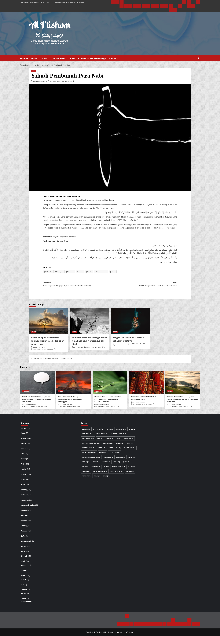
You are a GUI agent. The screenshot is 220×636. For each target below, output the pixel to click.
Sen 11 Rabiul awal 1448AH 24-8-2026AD (70, 406)
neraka (85, 462)
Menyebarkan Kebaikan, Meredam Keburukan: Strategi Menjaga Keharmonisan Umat (107, 399)
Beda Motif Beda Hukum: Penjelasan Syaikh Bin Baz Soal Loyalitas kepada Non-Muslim (36, 399)
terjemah (86, 476)
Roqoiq (170, 391)
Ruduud (24, 531)
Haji (99, 438)
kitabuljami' (129, 448)
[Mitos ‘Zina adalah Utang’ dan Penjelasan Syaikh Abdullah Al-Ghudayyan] (73, 382)
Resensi (24, 520)
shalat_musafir (118, 466)
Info (71, 58)
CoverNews (118, 632)
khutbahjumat (115, 448)
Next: (158, 284)
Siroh (23, 561)
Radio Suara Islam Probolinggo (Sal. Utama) (98, 58)
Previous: (67, 284)
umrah (97, 476)
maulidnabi (108, 457)
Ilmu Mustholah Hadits (91, 443)
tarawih (129, 471)
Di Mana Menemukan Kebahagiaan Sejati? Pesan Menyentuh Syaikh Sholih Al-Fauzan (182, 399)
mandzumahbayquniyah (91, 457)
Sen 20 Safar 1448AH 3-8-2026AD (93, 347)
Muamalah (25, 391)
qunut (126, 462)
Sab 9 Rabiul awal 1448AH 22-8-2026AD (106, 406)
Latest (30, 65)
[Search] (198, 58)
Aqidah (44, 65)
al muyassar (98, 429)
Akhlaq (23, 443)
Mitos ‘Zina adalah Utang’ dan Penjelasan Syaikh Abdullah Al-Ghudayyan (70, 399)
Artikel (44, 58)
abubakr (86, 429)
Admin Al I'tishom (78, 347)
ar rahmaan (121, 429)
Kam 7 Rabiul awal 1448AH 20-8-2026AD (179, 406)
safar (106, 466)
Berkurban (86, 434)
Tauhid (23, 565)
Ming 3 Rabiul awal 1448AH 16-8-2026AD (43, 349)
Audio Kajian (26, 601)
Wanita (23, 575)
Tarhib (23, 546)
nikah (95, 462)
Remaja (24, 515)
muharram (120, 457)
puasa (116, 462)
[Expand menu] (48, 59)
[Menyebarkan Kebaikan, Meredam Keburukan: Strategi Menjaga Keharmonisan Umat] (110, 382)
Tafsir (23, 536)
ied (118, 438)
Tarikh (23, 551)
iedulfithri (128, 438)
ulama (23, 570)
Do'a (23, 454)
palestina (106, 462)
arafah (110, 429)
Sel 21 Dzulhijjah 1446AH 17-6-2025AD (61, 81)
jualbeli (119, 443)
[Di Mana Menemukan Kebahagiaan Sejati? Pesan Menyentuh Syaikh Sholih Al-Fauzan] (182, 382)
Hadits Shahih (88, 438)
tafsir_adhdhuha (100, 471)
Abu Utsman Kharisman (40, 81)
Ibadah (23, 474)
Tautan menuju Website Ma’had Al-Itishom (69, 3)
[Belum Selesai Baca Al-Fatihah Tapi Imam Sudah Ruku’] (146, 382)
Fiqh (132, 391)
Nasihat (24, 510)
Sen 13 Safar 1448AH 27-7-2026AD (137, 344)
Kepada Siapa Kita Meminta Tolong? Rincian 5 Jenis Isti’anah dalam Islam (47, 340)
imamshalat (108, 443)
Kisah (23, 484)
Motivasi (24, 495)
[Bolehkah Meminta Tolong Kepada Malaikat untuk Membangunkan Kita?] (89, 321)
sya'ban (131, 466)
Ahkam (23, 438)
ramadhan (95, 466)
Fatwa (61, 391)
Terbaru (34, 58)
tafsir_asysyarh (116, 471)
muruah (131, 457)
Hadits (23, 469)
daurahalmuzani (101, 434)
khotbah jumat (88, 448)
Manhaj (24, 490)
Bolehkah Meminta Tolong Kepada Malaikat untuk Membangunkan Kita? (89, 340)
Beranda (24, 58)
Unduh (23, 598)
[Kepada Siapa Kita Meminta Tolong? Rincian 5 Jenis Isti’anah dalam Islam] (48, 321)
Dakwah (24, 589)
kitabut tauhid (89, 452)
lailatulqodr (114, 452)
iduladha (109, 438)
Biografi (24, 556)
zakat (106, 476)
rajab (85, 466)
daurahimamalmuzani (118, 434)
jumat (129, 443)
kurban (102, 452)
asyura (132, 429)
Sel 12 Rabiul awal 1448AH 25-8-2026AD (33, 406)
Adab (23, 433)
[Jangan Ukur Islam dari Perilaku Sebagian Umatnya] (130, 321)
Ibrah (23, 479)
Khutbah (101, 448)
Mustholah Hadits (28, 505)
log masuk (44, 358)
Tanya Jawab (26, 541)
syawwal (86, 471)
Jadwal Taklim (59, 58)
